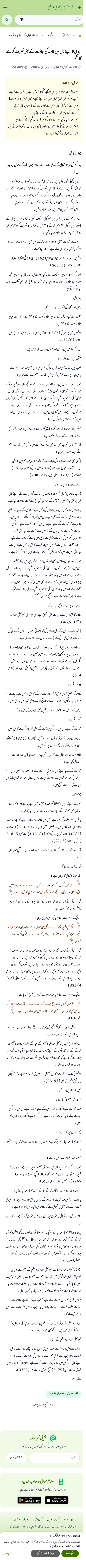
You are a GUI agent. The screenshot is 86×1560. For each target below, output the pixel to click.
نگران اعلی (39, 1519)
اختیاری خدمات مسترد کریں (45, 1553)
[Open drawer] (5, 7)
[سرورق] (80, 35)
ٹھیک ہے (70, 1553)
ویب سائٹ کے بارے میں (60, 1519)
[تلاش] (7, 20)
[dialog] (41, 1546)
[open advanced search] (21, 19)
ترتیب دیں (7, 1553)
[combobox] (53, 19)
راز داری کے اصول (22, 1519)
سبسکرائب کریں (16, 1457)
